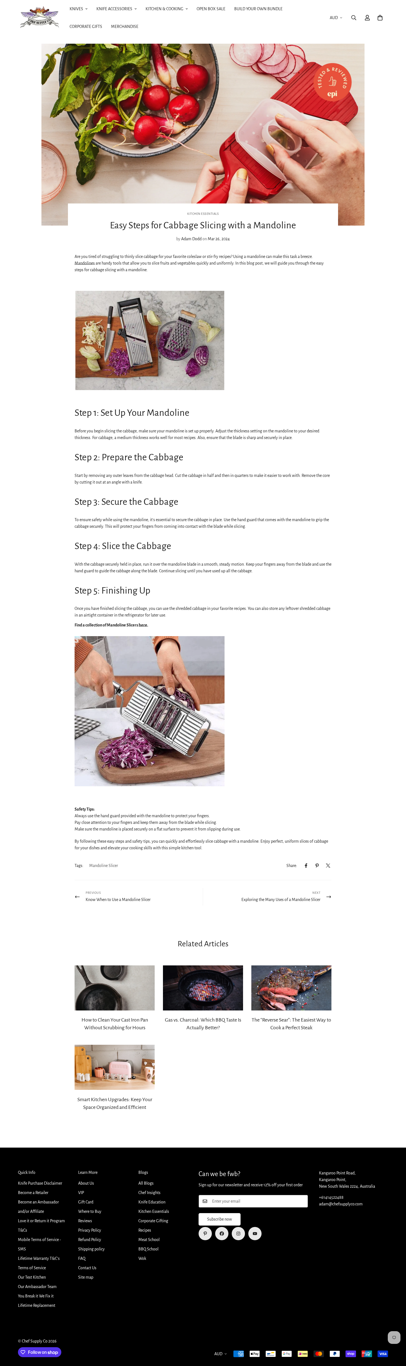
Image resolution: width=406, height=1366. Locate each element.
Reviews (85, 1221)
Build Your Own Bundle (258, 9)
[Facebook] (306, 865)
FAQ (81, 1258)
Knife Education (151, 1202)
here (143, 625)
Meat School (149, 1239)
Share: (291, 865)
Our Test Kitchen (32, 1277)
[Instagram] (238, 1233)
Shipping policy (91, 1249)
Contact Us (87, 1268)
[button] (380, 17)
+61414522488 (331, 1197)
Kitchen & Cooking (164, 9)
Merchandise (124, 26)
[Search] (354, 18)
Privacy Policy (89, 1230)
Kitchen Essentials (203, 213)
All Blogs (146, 1183)
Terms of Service (32, 1268)
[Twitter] (328, 865)
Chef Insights (149, 1192)
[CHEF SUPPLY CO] (39, 17)
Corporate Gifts (86, 26)
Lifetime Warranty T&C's (39, 1258)
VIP (81, 1192)
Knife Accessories (114, 9)
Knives (76, 9)
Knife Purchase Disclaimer (40, 1183)
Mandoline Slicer (103, 865)
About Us (86, 1183)
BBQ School (148, 1249)
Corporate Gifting (153, 1221)
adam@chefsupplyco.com (341, 1204)
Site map (85, 1277)
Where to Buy (89, 1211)
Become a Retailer (33, 1192)
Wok (142, 1258)
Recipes (144, 1230)
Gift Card (85, 1202)
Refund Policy (89, 1239)
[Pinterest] (317, 865)
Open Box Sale (211, 9)
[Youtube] (255, 1233)
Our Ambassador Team (37, 1286)
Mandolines (85, 263)
